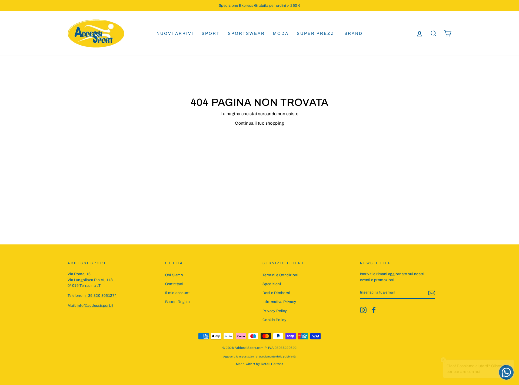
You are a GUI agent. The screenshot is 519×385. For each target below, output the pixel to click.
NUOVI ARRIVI (175, 33)
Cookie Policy (274, 320)
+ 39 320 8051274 (101, 296)
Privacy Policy (274, 311)
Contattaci (174, 284)
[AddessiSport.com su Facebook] (374, 310)
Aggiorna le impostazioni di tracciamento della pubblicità (259, 356)
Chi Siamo (174, 275)
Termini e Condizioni (280, 275)
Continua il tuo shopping (259, 123)
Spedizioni (271, 284)
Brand (353, 33)
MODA (281, 33)
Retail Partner (272, 364)
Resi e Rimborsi (276, 293)
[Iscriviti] (431, 292)
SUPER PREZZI (316, 33)
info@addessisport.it (95, 306)
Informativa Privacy (279, 302)
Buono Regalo (177, 302)
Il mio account (177, 293)
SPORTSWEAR (246, 33)
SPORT (211, 33)
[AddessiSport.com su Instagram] (363, 310)
